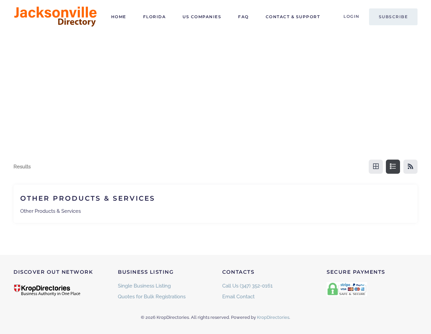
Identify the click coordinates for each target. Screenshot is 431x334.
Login (351, 16)
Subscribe (393, 16)
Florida (154, 16)
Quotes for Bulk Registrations (152, 297)
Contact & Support (293, 16)
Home (118, 16)
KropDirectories (273, 317)
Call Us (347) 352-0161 (247, 286)
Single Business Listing (144, 286)
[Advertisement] (215, 84)
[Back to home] (55, 17)
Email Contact (238, 297)
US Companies (202, 16)
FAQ (243, 16)
